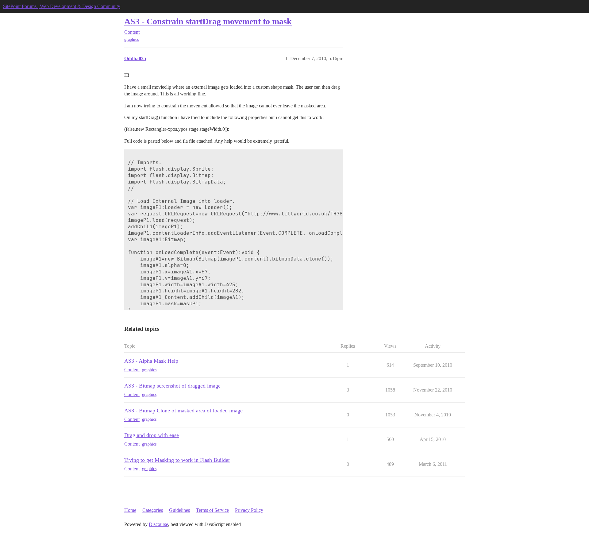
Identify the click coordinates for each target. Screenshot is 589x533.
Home (130, 510)
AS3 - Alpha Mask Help (151, 361)
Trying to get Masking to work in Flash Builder (177, 460)
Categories (152, 510)
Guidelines (179, 510)
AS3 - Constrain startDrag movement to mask (208, 21)
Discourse (158, 524)
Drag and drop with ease (151, 435)
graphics (131, 39)
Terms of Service (212, 510)
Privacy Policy (249, 510)
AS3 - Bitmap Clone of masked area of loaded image (183, 410)
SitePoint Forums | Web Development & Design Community (61, 6)
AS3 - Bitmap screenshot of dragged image (172, 386)
